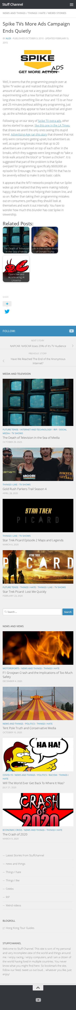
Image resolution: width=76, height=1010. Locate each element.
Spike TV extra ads (49, 121)
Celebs (10, 888)
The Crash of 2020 (15, 834)
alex (8, 38)
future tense (10, 429)
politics (30, 723)
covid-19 (8, 775)
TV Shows (17, 433)
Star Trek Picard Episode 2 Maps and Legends (33, 540)
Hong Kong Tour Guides (20, 928)
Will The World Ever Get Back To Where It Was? (33, 783)
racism (53, 775)
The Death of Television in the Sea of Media (31, 438)
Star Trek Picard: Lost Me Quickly (24, 592)
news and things (14, 13)
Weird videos (13, 905)
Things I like (10, 484)
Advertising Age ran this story (29, 134)
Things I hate (37, 13)
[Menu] (71, 4)
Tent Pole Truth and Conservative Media (29, 728)
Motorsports (11, 668)
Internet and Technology (36, 429)
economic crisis (12, 830)
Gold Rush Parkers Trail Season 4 (25, 489)
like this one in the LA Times (52, 125)
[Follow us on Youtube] (71, 331)
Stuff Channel (12, 4)
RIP (55, 429)
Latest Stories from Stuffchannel (25, 855)
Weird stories (57, 13)
